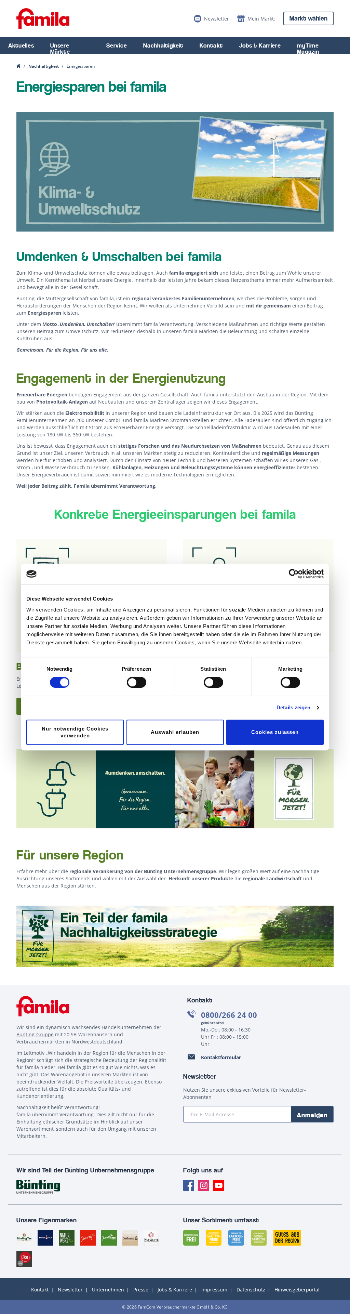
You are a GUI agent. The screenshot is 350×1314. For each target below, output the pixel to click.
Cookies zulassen (275, 732)
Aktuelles (21, 45)
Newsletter (70, 1289)
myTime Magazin (308, 48)
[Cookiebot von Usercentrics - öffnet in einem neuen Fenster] (294, 574)
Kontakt (211, 45)
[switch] (136, 682)
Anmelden (312, 1115)
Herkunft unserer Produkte (201, 878)
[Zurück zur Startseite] (42, 18)
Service (116, 45)
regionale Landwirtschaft (272, 878)
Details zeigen (293, 707)
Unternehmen (108, 1289)
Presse (140, 1289)
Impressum (214, 1289)
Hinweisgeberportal (297, 1289)
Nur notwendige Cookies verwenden (75, 732)
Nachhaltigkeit (163, 45)
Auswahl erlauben (175, 732)
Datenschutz (251, 1289)
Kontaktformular (221, 1057)
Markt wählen (308, 18)
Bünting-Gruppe (35, 1034)
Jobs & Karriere (260, 45)
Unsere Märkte (60, 48)
